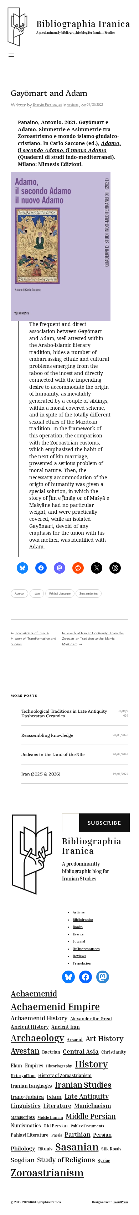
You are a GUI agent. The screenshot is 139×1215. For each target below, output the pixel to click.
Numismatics (26, 1125)
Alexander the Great (91, 1018)
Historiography (59, 1066)
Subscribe (104, 823)
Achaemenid (34, 993)
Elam (16, 1065)
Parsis (56, 1135)
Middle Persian (91, 1116)
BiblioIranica (83, 919)
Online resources (86, 948)
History (91, 1064)
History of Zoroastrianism (65, 1075)
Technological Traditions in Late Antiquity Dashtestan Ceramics (64, 713)
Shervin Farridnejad (47, 104)
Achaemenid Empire (55, 1006)
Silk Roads (111, 1149)
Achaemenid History (39, 1018)
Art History (105, 1038)
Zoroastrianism (88, 593)
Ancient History (30, 1026)
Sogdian (22, 1160)
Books (78, 926)
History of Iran (23, 1075)
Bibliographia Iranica (83, 24)
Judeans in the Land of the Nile (52, 754)
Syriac (104, 1160)
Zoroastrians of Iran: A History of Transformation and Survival (33, 638)
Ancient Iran (65, 1027)
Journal (79, 941)
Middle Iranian (50, 1117)
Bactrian (51, 1052)
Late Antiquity (87, 1096)
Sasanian (76, 1147)
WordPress (120, 1202)
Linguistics (26, 1105)
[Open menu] (11, 55)
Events (78, 934)
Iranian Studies (83, 1084)
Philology (23, 1148)
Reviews (79, 956)
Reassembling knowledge (47, 735)
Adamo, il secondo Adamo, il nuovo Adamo (69, 147)
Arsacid (74, 1039)
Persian (102, 1134)
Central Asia (80, 1051)
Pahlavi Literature (60, 593)
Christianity (113, 1052)
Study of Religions (66, 1159)
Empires (34, 1065)
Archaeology (37, 1037)
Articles (72, 104)
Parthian (77, 1134)
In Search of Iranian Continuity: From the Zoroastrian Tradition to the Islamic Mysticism (93, 638)
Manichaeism (92, 1105)
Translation (82, 963)
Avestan (19, 593)
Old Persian (55, 1125)
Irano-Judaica (27, 1096)
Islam (37, 593)
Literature (57, 1105)
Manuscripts (23, 1117)
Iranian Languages (31, 1086)
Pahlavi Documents (87, 1125)
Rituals (45, 1149)
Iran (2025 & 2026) (40, 774)
